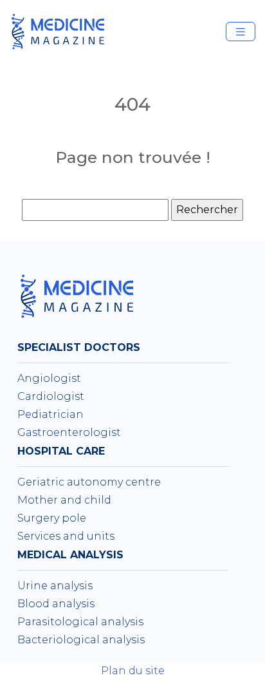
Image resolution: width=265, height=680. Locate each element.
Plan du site (133, 671)
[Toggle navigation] (240, 32)
